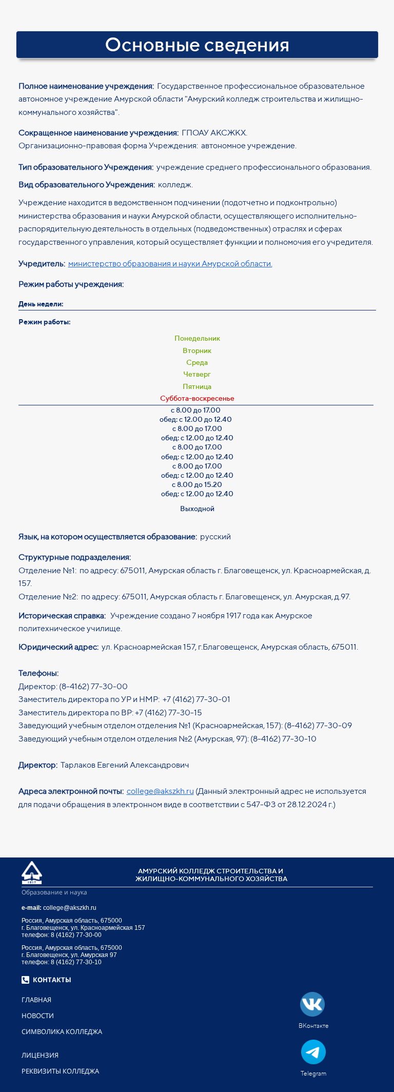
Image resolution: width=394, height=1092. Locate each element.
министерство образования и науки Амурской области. (170, 263)
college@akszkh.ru (160, 791)
